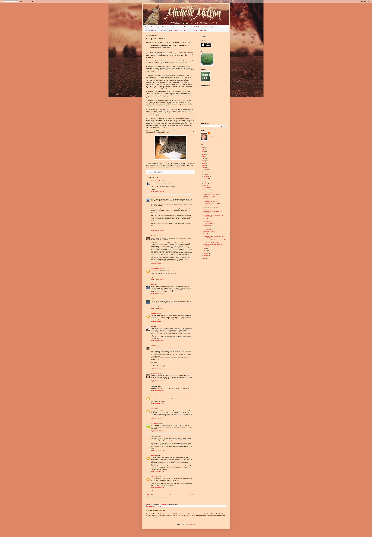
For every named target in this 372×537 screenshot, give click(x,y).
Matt (152, 326)
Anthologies (162, 30)
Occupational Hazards (209, 231)
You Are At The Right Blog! (210, 223)
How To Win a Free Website (210, 207)
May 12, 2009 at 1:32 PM (157, 450)
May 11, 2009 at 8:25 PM (157, 418)
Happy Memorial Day (209, 196)
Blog (157, 27)
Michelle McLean (155, 236)
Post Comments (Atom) (159, 497)
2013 (203, 158)
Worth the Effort (207, 209)
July (205, 181)
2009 (203, 167)
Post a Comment (153, 491)
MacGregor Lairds (150, 30)
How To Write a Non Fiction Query (212, 194)
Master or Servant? (208, 190)
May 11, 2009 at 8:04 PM (157, 403)
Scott (152, 197)
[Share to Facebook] (159, 172)
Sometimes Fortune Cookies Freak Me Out (214, 240)
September (207, 176)
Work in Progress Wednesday (211, 242)
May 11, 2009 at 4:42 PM (157, 381)
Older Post (191, 494)
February (206, 253)
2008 (203, 258)
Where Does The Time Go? (210, 201)
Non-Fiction (183, 30)
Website (164, 27)
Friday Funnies (207, 187)
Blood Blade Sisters (196, 27)
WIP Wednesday (207, 192)
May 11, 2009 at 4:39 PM (157, 368)
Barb (152, 396)
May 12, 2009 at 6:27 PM (157, 471)
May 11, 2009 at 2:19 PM (157, 308)
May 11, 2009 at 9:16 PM (157, 431)
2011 (203, 163)
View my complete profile (214, 136)
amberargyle (154, 455)
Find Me (172, 27)
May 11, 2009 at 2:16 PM (157, 293)
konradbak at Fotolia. (153, 506)
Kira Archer (203, 30)
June (205, 183)
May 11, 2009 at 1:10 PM (157, 230)
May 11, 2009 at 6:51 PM (157, 390)
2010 (203, 165)
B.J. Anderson (154, 423)
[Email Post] (150, 171)
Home (146, 27)
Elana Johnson (155, 313)
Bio (152, 27)
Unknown (153, 408)
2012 (203, 161)
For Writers (193, 30)
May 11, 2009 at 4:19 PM (157, 340)
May (205, 185)
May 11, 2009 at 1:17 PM (157, 263)
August (206, 178)
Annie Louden (154, 476)
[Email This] (154, 172)
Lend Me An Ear (207, 221)
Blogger (193, 524)
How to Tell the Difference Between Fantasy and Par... (212, 228)
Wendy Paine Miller (156, 181)
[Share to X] (157, 172)
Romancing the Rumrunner (213, 27)
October (206, 174)
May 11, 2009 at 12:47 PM (157, 191)
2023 (203, 147)
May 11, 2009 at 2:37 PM (157, 321)
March (205, 251)
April (205, 248)
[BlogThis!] (155, 172)
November (206, 172)
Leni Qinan (153, 345)
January (206, 255)
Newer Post (150, 494)
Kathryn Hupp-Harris (156, 268)
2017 (203, 149)
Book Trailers (173, 30)
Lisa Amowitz (164, 504)
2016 (203, 152)
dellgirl (152, 284)
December (206, 169)
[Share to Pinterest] (161, 172)
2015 (203, 154)
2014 (203, 156)
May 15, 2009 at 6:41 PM (157, 487)
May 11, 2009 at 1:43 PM (157, 279)
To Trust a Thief (182, 27)
